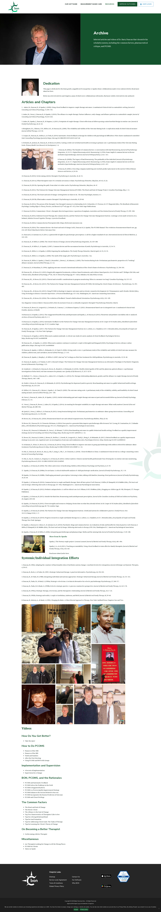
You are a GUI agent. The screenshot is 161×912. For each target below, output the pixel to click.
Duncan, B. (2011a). (30, 181)
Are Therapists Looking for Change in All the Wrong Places (45, 844)
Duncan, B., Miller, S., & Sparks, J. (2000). (37, 251)
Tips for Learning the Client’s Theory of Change (41, 824)
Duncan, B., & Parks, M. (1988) (33, 577)
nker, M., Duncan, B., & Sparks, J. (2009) (38, 107)
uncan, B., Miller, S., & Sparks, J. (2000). (38, 256)
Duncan (36, 419)
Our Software (71, 4)
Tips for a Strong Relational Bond (36, 817)
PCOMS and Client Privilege (34, 797)
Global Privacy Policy (56, 886)
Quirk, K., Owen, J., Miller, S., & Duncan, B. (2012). (40, 411)
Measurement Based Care (91, 4)
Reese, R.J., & (28, 419)
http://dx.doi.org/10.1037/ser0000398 (34, 338)
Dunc (26, 298)
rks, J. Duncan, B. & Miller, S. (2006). (38, 532)
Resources (109, 4)
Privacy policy (84, 909)
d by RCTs (41, 788)
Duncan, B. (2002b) (65, 159)
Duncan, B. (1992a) (29, 591)
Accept (76, 909)
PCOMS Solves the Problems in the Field (39, 785)
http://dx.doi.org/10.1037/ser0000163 (112, 440)
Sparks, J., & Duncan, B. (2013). (34, 496)
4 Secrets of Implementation (35, 770)
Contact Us (76, 877)
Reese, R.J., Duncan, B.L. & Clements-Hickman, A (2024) (43, 423)
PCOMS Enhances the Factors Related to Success (41, 792)
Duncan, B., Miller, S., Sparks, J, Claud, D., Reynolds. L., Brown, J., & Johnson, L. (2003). (52, 260)
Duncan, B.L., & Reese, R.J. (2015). (35, 284)
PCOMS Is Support (31, 788)
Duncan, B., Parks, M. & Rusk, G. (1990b (36, 586)
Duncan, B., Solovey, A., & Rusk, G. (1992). (37, 600)
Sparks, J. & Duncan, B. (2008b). (34, 475)
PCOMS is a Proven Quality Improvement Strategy (42, 790)
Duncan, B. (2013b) (30, 199)
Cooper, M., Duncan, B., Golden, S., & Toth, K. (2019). (40, 136)
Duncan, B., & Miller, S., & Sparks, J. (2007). (38, 246)
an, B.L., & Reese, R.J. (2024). (37, 298)
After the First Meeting (33, 758)
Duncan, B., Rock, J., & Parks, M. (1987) (36, 572)
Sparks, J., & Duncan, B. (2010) (34, 482)
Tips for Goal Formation (33, 819)
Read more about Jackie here (59, 553)
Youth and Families (31, 756)
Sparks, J (52, 541)
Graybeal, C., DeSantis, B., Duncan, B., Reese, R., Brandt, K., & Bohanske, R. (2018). (51, 369)
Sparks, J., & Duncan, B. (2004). (34, 466)
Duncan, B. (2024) (30, 223)
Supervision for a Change (33, 773)
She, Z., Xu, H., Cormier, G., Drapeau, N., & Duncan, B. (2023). (44, 459)
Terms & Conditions (56, 883)
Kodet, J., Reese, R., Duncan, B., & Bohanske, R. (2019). (42, 383)
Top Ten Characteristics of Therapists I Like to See (42, 814)
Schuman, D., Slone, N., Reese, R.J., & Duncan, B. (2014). (42, 445)
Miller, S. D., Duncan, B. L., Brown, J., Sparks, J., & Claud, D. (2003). (46, 390)
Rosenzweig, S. (96, 152)
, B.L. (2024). (43, 419)
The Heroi (28, 810)
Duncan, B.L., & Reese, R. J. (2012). (35, 272)
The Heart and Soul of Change (35, 807)
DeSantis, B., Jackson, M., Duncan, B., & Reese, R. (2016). (42, 143)
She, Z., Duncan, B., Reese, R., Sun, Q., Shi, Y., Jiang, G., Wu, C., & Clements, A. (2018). (52, 452)
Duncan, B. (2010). (30, 176)
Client (35, 810)
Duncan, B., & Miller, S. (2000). (34, 242)
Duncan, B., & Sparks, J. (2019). (34, 336)
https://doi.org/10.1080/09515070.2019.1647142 (63, 138)
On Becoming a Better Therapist (36, 834)
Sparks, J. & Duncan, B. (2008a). (34, 470)
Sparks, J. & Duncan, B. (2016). (34, 503)
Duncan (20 (47, 303)
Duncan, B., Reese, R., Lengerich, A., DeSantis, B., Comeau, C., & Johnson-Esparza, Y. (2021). (54, 307)
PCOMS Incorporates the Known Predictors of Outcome (44, 795)
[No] (159, 908)
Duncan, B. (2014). (30, 204)
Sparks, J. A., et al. (55, 546)
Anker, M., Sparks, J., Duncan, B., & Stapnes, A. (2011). (41, 121)
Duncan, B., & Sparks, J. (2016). (34, 322)
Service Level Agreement (58, 880)
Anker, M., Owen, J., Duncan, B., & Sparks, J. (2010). (40, 114)
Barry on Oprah (30, 849)
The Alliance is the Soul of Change (37, 812)
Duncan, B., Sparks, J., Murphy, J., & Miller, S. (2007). (41, 357)
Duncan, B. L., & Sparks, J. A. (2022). (35, 343)
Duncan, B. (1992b (29, 595)
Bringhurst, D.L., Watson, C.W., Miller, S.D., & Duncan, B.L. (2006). (45, 129)
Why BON (75, 883)
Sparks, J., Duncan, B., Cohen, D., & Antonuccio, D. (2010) (43, 525)
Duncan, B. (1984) (29, 565)
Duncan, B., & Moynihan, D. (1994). (35, 267)
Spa (25, 532)
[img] (13, 6)
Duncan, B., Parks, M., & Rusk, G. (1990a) (36, 581)
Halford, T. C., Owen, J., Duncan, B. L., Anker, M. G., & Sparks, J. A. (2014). (48, 376)
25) (52, 303)
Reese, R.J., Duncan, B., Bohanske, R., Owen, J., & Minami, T (44, 430)
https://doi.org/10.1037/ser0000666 (42, 345)
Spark (26, 511)
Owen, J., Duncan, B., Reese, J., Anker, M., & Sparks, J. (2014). (44, 404)
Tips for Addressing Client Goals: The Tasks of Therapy (44, 822)
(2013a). (34, 195)
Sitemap (52, 877)
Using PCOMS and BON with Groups (37, 760)
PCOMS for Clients (31, 846)
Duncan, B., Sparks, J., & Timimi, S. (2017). (38, 362)
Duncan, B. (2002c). (65, 169)
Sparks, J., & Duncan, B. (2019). (34, 518)
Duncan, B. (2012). (30, 190)
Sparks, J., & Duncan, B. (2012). (34, 489)
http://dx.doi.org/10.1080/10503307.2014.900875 (62, 447)
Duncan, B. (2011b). (30, 185)
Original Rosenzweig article (81, 152)
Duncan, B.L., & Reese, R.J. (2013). (35, 279)
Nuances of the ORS (31, 751)
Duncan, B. (27, 195)
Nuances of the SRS (31, 753)
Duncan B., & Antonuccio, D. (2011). (36, 235)
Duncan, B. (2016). (30, 211)
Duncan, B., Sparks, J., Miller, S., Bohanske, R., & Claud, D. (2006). (45, 350)
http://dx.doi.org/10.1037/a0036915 (70, 433)
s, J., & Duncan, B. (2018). (36, 511)
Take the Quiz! (30, 741)
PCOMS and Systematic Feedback (36, 783)
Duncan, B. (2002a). (65, 150)
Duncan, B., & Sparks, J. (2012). (34, 315)
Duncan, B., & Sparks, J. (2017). (34, 329)
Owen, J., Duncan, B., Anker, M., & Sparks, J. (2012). (41, 397)
